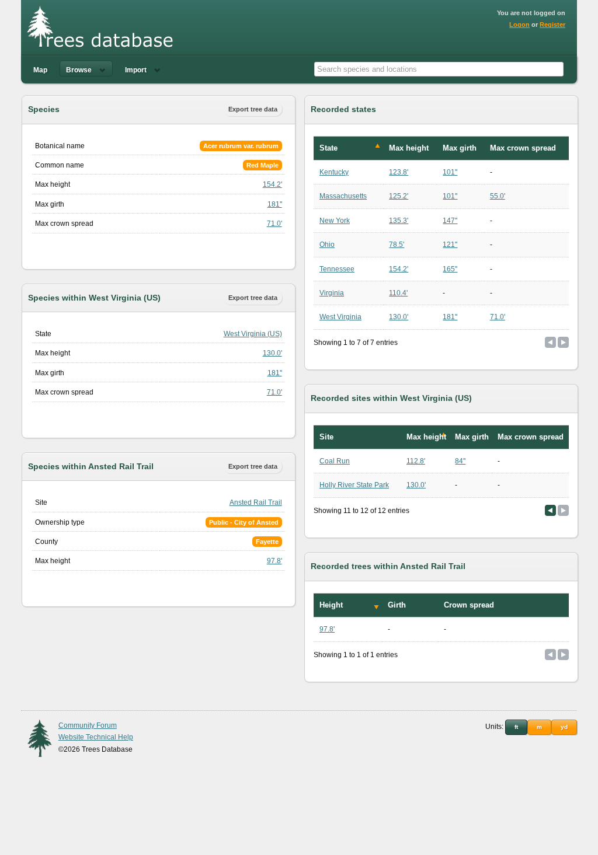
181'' (274, 204)
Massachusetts (343, 196)
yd (564, 727)
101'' (450, 172)
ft (516, 727)
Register (552, 24)
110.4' (398, 293)
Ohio (327, 244)
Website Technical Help (95, 737)
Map (40, 70)
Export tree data (252, 109)
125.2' (398, 196)
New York (334, 221)
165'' (450, 269)
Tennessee (336, 269)
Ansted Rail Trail (256, 502)
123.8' (398, 172)
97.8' (274, 561)
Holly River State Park (354, 485)
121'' (450, 244)
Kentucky (334, 172)
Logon (519, 24)
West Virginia (340, 317)
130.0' (272, 353)
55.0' (497, 196)
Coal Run (334, 461)
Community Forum (87, 725)
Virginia (331, 293)
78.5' (396, 244)
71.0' (274, 223)
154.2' (272, 184)
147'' (450, 221)
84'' (460, 461)
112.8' (415, 461)
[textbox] (439, 69)
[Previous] (550, 510)
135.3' (398, 221)
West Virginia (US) (253, 334)
